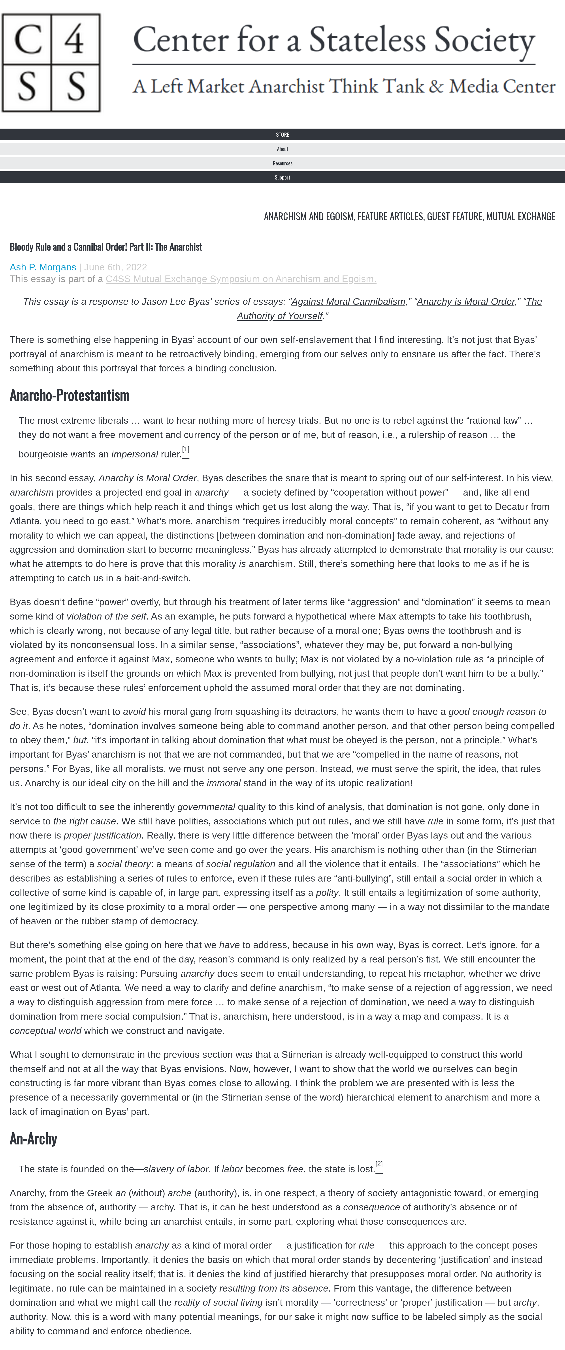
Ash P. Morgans (43, 267)
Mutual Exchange (520, 216)
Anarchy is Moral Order (465, 301)
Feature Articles (390, 216)
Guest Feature (454, 216)
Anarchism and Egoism (309, 216)
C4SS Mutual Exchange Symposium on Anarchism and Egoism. (241, 278)
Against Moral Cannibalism (348, 301)
